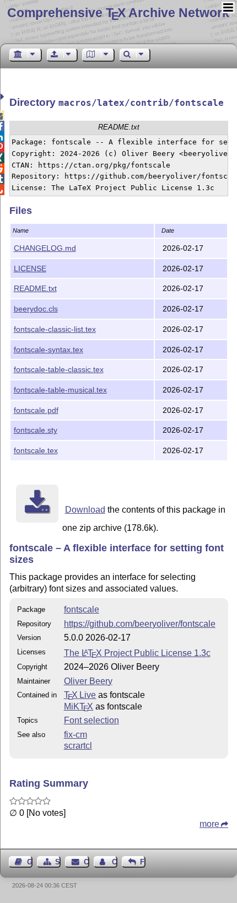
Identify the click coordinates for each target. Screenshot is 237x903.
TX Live (80, 695)
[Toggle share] (4, 97)
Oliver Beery (88, 681)
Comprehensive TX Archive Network (118, 13)
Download (85, 509)
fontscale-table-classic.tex (59, 369)
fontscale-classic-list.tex (55, 329)
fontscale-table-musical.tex (60, 389)
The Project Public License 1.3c (137, 653)
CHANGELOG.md (45, 248)
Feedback (143, 862)
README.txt (35, 288)
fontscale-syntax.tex (48, 349)
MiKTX (79, 706)
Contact (86, 862)
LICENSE (30, 268)
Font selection (91, 720)
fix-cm (75, 734)
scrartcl (78, 745)
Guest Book (30, 862)
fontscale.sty (35, 430)
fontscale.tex (36, 450)
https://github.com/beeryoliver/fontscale (140, 623)
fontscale (81, 609)
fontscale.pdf (36, 410)
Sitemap (58, 862)
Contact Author (114, 862)
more (209, 824)
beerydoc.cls (36, 308)
